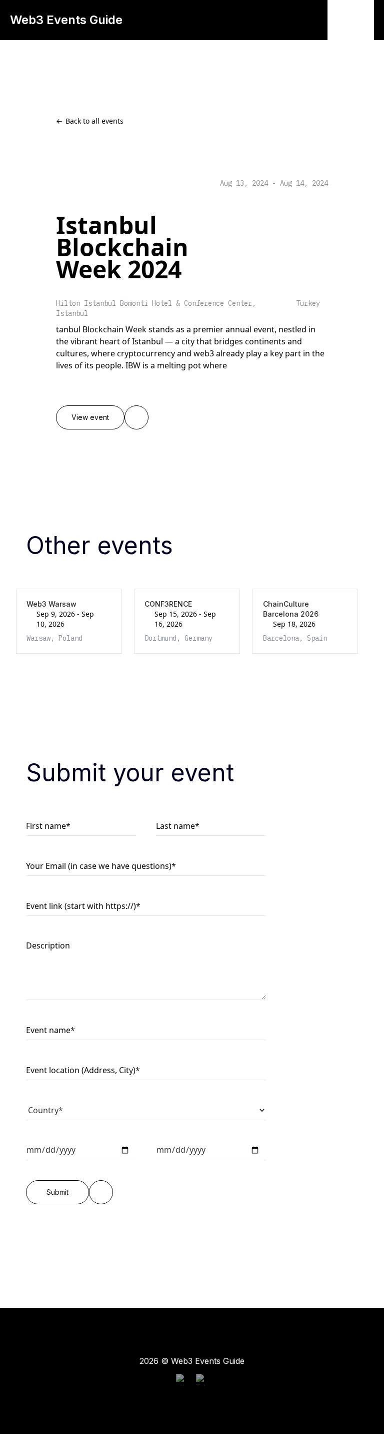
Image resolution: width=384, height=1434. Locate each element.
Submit (57, 1192)
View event (90, 417)
